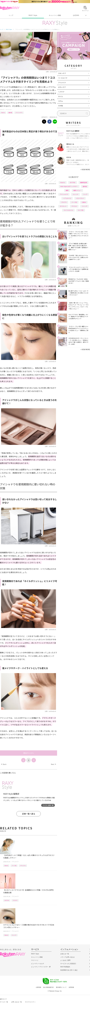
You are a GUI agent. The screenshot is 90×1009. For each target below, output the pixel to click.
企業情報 (38, 987)
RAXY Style (33, 15)
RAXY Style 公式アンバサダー (69, 186)
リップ (85, 194)
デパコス (74, 206)
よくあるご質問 (65, 960)
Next (53, 764)
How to (3, 112)
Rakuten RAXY (9, 8)
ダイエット (63, 206)
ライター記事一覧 (48, 805)
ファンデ (84, 206)
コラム (60, 101)
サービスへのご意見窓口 (68, 963)
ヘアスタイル (67, 198)
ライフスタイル (68, 210)
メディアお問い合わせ (67, 957)
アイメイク (8, 109)
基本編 (10, 112)
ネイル (60, 96)
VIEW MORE (85, 169)
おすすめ (7, 900)
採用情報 (71, 987)
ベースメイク (62, 78)
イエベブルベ (80, 198)
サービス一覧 (4, 1002)
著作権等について (61, 987)
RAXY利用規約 (65, 967)
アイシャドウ (19, 112)
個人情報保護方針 (48, 987)
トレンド (14, 935)
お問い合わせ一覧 (16, 1002)
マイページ (34, 960)
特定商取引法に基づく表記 (68, 970)
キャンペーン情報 (55, 15)
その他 (60, 106)
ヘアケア (61, 92)
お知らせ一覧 (64, 954)
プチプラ (64, 202)
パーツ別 (14, 865)
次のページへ (28, 753)
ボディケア (62, 87)
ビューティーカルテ (37, 963)
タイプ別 (80, 210)
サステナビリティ (30, 1002)
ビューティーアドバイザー (39, 967)
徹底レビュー (77, 190)
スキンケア (62, 73)
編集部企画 (83, 182)
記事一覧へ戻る (28, 813)
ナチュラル (23, 865)
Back (3, 764)
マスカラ (15, 900)
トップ (11, 15)
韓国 (67, 190)
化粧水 (84, 202)
